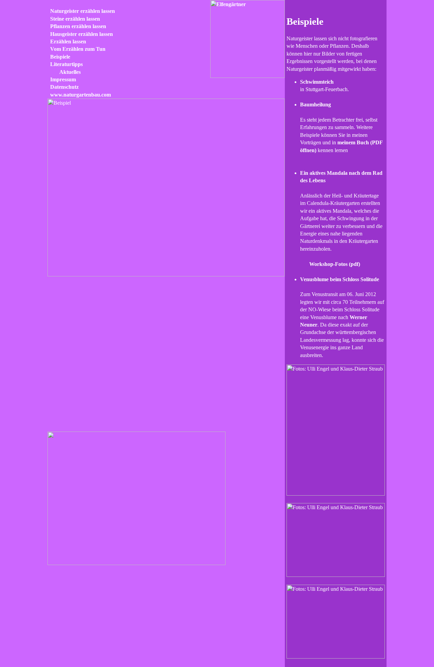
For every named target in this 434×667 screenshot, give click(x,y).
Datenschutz (63, 87)
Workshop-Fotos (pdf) (334, 264)
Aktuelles (69, 72)
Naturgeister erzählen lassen (81, 11)
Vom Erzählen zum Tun (76, 49)
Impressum (61, 79)
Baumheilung (315, 104)
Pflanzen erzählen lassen (76, 26)
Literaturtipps (65, 64)
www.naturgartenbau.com (79, 95)
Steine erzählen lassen (73, 19)
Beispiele (58, 57)
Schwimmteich (317, 82)
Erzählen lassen (66, 41)
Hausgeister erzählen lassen (80, 34)
